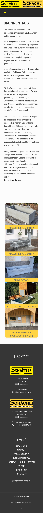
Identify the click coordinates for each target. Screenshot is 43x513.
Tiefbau (21, 450)
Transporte (21, 454)
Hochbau (21, 446)
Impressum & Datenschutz (22, 502)
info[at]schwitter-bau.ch (23, 392)
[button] (5, 12)
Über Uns (21, 470)
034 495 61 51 (23, 390)
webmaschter (24, 496)
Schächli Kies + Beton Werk (21, 464)
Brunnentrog (21, 458)
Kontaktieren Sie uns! (12, 180)
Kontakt (21, 474)
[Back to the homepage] (21, 370)
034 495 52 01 (21, 425)
